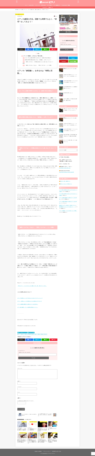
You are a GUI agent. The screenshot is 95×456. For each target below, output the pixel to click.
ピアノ (20, 334)
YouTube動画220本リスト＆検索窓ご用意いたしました (71, 87)
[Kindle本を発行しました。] (61, 94)
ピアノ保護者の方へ (57, 5)
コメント (19, 368)
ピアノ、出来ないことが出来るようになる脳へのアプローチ (29, 301)
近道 (46, 334)
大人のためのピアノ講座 (66, 5)
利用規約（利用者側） (38, 451)
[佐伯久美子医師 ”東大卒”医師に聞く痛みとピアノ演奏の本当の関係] (61, 136)
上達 (27, 334)
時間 (39, 334)
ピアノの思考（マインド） (23, 9)
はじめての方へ (31, 5)
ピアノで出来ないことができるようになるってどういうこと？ (30, 298)
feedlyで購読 (73, 61)
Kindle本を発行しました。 (68, 92)
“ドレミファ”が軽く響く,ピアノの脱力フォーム (70, 141)
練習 (43, 334)
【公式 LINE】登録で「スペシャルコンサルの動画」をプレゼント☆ (71, 81)
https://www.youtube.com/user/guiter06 (66, 172)
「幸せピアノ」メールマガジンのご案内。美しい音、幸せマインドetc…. (32, 285)
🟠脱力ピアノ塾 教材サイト (64, 181)
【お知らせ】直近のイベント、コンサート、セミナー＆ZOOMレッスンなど (70, 75)
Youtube (64, 61)
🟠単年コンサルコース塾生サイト (65, 183)
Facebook (63, 58)
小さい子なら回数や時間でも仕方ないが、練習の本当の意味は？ (37, 57)
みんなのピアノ (45, 453)
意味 (33, 334)
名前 (18, 381)
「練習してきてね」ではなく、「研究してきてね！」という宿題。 (37, 65)
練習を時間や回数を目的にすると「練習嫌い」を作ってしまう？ (37, 59)
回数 (30, 334)
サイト (18, 392)
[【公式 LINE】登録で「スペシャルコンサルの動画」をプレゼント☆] (61, 82)
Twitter (73, 58)
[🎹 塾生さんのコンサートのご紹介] (61, 70)
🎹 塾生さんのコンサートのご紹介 (70, 68)
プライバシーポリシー (47, 451)
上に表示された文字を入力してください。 (26, 400)
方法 (36, 334)
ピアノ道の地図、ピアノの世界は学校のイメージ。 (27, 307)
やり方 (23, 334)
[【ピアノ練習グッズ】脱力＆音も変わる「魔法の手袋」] (61, 100)
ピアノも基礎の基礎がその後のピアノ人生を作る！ (27, 304)
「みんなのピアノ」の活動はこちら (47, 7)
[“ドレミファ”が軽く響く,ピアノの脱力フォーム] (61, 142)
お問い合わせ (43, 5)
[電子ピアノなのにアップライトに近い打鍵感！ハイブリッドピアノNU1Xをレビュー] (61, 110)
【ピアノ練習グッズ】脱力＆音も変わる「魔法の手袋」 (70, 99)
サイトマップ (37, 5)
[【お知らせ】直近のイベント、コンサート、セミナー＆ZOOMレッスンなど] (61, 76)
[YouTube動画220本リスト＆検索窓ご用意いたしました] (61, 88)
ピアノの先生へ (49, 5)
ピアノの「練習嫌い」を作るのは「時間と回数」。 (33, 55)
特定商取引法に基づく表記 (56, 451)
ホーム (26, 5)
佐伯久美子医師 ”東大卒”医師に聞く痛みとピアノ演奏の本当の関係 (70, 135)
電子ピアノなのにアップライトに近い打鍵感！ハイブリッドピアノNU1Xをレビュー (70, 109)
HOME (17, 9)
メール (19, 386)
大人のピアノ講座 (31, 332)
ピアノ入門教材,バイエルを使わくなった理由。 (68, 210)
